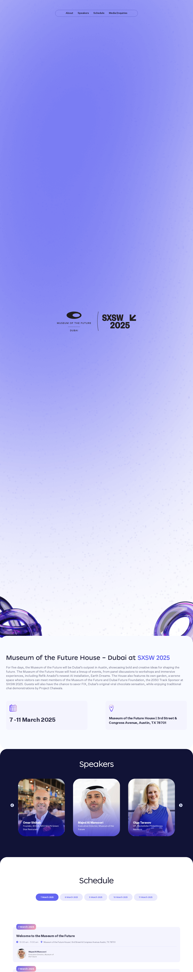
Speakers (83, 13)
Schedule (98, 13)
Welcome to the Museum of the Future (45, 936)
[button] (12, 805)
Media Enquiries (118, 13)
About (69, 13)
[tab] (47, 897)
